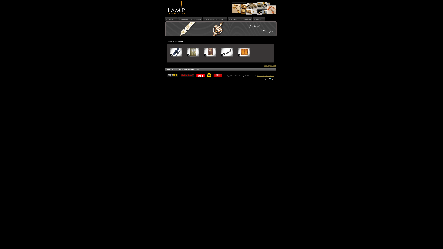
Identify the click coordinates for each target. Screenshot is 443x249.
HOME (171, 19)
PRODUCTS (197, 19)
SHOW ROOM (210, 19)
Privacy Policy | (261, 76)
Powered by (264, 79)
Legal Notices (270, 76)
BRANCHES (247, 19)
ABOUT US (184, 19)
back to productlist (270, 66)
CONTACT (259, 19)
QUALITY (221, 19)
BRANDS (233, 19)
